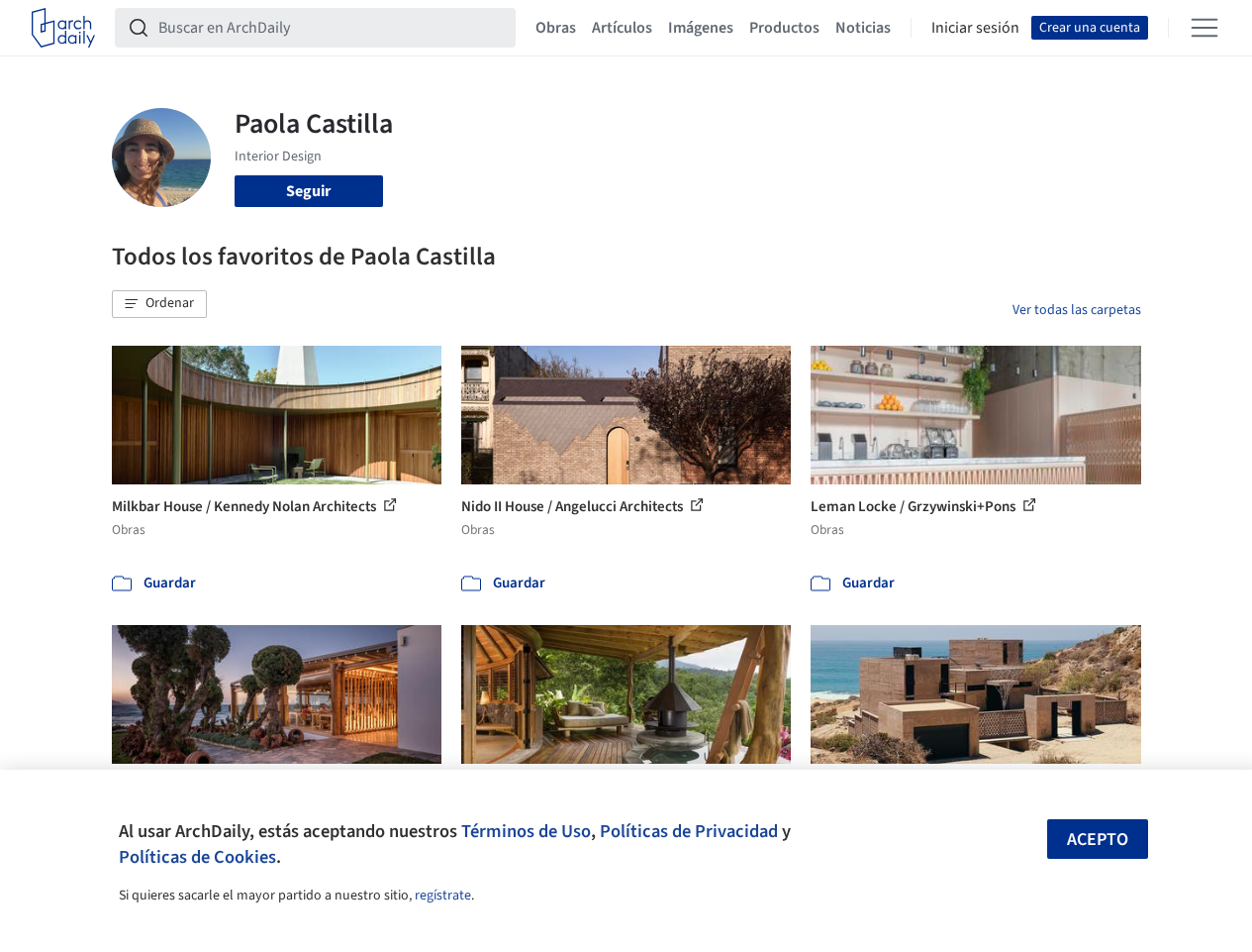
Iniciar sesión (975, 28)
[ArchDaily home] (63, 28)
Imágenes (700, 28)
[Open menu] (1204, 28)
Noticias (863, 28)
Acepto (1097, 839)
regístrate (443, 895)
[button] (159, 304)
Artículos (622, 28)
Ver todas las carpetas (1076, 310)
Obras (555, 28)
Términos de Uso (526, 831)
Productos (784, 28)
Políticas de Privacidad (689, 831)
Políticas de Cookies (197, 857)
